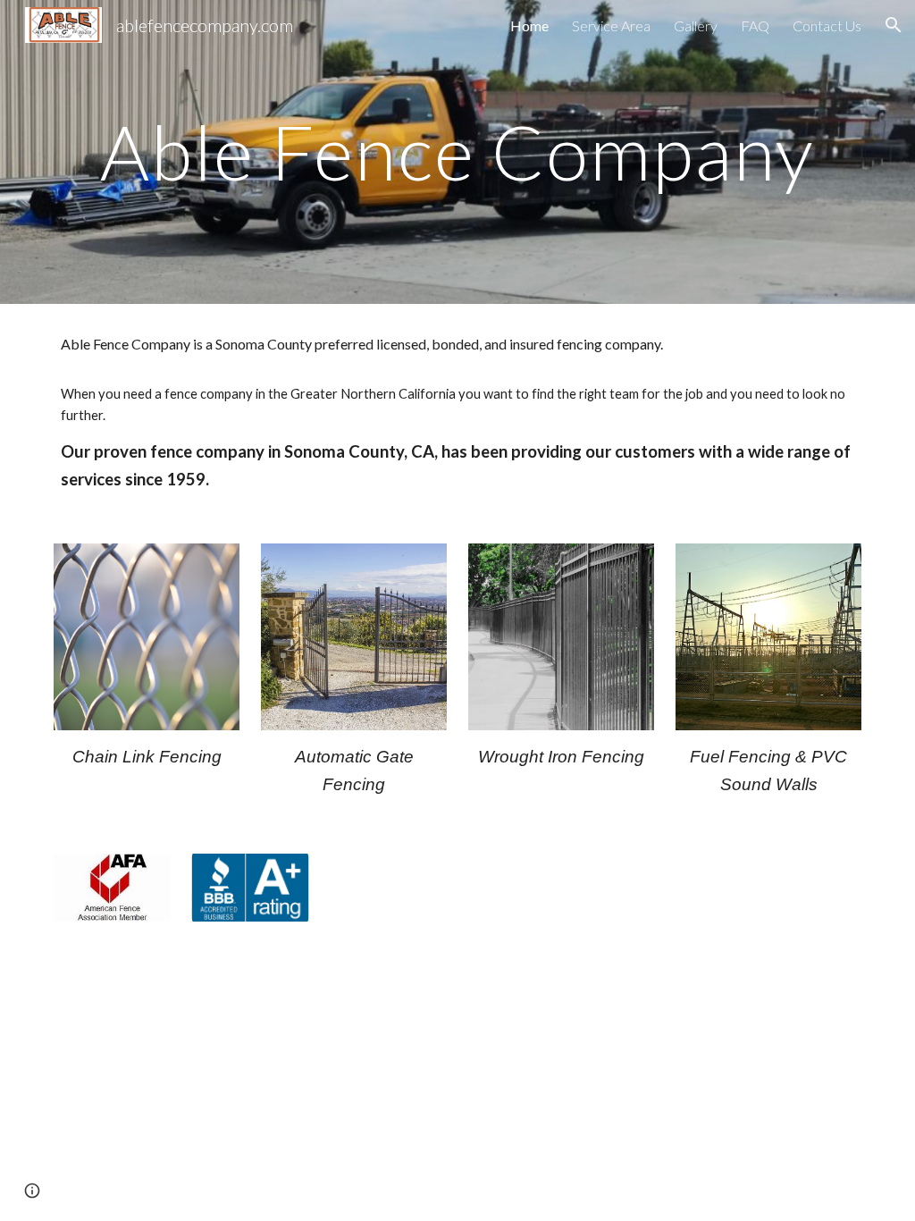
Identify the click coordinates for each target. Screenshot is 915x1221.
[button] (893, 25)
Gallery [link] (696, 25)
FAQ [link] (755, 25)
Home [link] (529, 25)
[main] (458, 151)
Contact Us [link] (827, 25)
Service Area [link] (611, 25)
